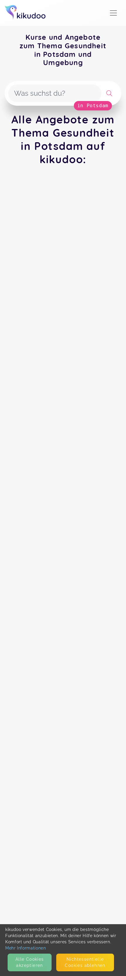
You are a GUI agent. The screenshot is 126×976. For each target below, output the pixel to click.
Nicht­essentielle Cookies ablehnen (85, 962)
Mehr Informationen (25, 948)
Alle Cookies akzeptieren (30, 962)
